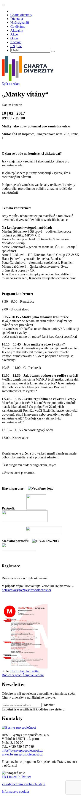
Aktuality (16, 30)
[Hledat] (53, 51)
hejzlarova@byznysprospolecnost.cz (26, 590)
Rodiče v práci (12, 675)
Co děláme (17, 26)
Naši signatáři (19, 22)
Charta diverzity (21, 15)
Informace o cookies (15, 791)
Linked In (23, 671)
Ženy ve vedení (33, 675)
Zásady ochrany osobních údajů (23, 784)
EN (12, 46)
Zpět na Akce (11, 83)
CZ (19, 46)
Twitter (35, 671)
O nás (14, 38)
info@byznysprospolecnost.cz (22, 750)
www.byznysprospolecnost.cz (22, 754)
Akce (14, 34)
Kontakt (15, 42)
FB (13, 671)
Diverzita (16, 19)
